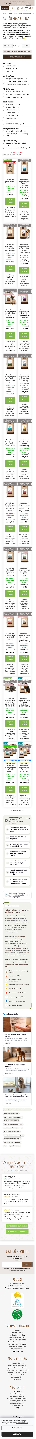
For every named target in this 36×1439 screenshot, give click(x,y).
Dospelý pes (12, 69)
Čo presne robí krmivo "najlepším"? (18, 838)
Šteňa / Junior (12, 66)
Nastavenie (17, 1428)
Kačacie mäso (12, 113)
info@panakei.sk (18, 1284)
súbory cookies (22, 1423)
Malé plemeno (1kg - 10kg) (16, 79)
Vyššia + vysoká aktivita (15, 97)
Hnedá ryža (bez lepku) (15, 131)
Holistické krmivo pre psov (11, 1131)
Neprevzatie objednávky (17, 1340)
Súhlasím (17, 1434)
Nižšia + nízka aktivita (14, 91)
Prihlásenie (17, 1379)
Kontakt (17, 1330)
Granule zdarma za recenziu (17, 1399)
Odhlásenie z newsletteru (17, 1375)
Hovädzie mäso (13, 104)
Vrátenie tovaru (17, 1351)
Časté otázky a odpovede (17, 1366)
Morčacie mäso (13, 118)
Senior (9, 71)
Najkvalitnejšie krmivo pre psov (13, 1117)
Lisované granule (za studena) (18, 148)
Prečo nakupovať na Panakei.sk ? (17, 1370)
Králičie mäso (12, 115)
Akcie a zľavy (17, 1392)
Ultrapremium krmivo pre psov (13, 1128)
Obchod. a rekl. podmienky (17, 1342)
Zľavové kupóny (17, 1405)
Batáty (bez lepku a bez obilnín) (17, 135)
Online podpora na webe (18, 1286)
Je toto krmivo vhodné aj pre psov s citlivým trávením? (19, 863)
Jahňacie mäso (13, 110)
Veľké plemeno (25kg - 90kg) (17, 84)
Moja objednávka (17, 1349)
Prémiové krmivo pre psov (11, 1120)
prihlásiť (28, 5)
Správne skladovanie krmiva (17, 1368)
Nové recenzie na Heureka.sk (17, 1232)
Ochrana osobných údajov (17, 1344)
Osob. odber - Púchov (17, 1335)
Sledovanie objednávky (17, 1337)
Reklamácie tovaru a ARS (17, 1347)
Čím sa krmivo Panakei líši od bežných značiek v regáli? (19, 829)
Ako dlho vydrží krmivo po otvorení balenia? (19, 845)
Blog (17, 1408)
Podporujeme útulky (17, 1403)
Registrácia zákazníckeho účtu (17, 1372)
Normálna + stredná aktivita (17, 94)
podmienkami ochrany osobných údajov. (20, 1269)
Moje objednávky (17, 1377)
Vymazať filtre (16, 152)
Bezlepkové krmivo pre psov (12, 1138)
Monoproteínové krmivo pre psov (13, 1135)
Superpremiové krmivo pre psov (13, 1124)
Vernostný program (17, 1394)
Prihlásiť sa (27, 1264)
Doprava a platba (17, 1333)
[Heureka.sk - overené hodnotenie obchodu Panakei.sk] (17, 1300)
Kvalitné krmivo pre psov (11, 1113)
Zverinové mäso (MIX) (15, 124)
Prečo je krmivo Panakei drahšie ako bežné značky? (18, 872)
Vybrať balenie (10, 201)
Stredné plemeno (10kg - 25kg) (18, 81)
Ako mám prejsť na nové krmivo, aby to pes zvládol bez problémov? (18, 881)
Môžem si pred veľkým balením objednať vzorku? (18, 853)
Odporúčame (7, 46)
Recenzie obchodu (17, 1363)
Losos (9, 121)
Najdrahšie (25, 46)
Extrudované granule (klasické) (16, 144)
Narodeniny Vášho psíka (17, 1401)
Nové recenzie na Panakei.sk (17, 1226)
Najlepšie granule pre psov (12, 1146)
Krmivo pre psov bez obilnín (12, 1142)
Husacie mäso (12, 107)
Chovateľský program (17, 1396)
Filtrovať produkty (15, 57)
